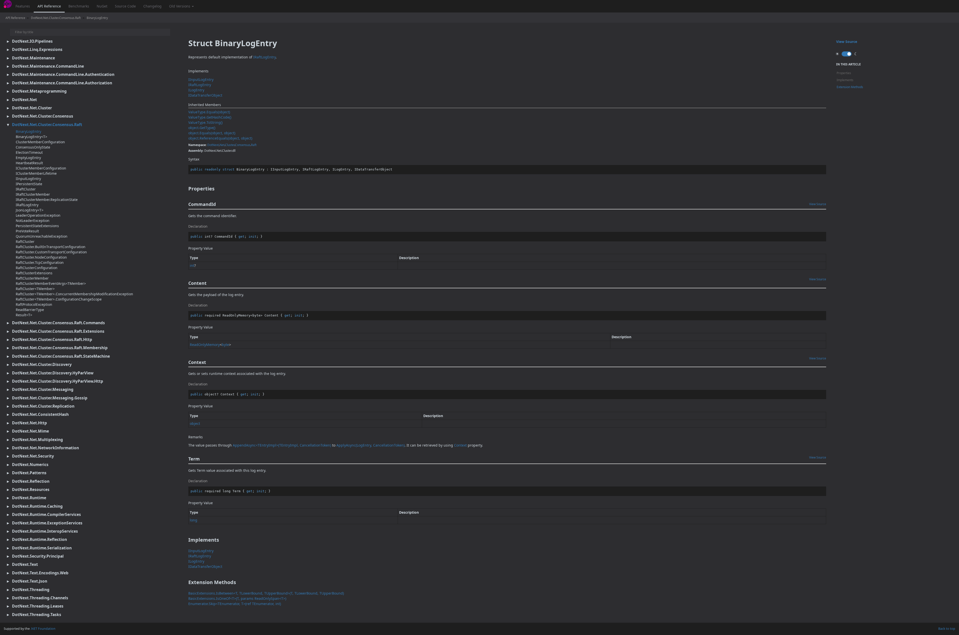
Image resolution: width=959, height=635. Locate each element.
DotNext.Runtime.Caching (37, 506)
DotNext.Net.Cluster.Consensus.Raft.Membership (60, 347)
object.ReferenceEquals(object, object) (220, 138)
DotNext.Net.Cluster (32, 108)
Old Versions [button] (180, 6)
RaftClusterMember (32, 278)
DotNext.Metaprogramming (39, 91)
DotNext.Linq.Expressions (37, 49)
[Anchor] (185, 188)
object (195, 423)
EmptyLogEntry (28, 157)
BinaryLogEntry (97, 18)
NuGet (102, 6)
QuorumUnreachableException (41, 236)
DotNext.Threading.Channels (40, 598)
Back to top (946, 629)
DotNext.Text (25, 564)
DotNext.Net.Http (29, 423)
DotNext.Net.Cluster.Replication (43, 406)
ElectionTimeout (29, 152)
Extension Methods (850, 87)
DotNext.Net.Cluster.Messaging (42, 389)
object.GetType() (201, 127)
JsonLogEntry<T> (29, 210)
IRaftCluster (26, 189)
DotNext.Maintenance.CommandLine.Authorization (62, 83)
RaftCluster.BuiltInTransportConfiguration (50, 246)
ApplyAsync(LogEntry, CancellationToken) (370, 445)
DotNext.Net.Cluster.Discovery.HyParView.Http (57, 381)
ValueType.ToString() (205, 122)
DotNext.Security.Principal (38, 556)
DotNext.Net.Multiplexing (37, 439)
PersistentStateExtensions (37, 225)
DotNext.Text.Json (29, 581)
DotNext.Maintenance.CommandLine (48, 66)
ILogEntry (196, 90)
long (193, 520)
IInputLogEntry (28, 178)
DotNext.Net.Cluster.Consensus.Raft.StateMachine (61, 356)
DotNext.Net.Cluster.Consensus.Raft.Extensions (58, 331)
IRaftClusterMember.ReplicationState (47, 199)
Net (222, 145)
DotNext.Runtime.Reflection (39, 539)
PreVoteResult (27, 231)
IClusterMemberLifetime (36, 173)
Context (460, 445)
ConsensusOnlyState (33, 147)
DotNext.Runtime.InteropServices (45, 531)
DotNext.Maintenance (33, 58)
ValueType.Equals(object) (209, 112)
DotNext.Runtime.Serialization (42, 548)
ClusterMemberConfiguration (40, 142)
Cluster (230, 145)
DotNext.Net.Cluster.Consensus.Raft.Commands (58, 322)
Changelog (152, 6)
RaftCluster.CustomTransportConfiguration (51, 252)
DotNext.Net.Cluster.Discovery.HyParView (52, 373)
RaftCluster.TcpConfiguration (40, 262)
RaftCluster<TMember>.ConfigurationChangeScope (59, 299)
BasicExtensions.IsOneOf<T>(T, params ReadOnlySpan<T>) (237, 598)
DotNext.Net (24, 99)
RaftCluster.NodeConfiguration (41, 257)
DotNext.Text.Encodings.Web (40, 573)
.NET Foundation (42, 629)
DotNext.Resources (30, 489)
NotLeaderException (32, 220)
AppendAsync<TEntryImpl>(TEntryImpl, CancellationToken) (282, 445)
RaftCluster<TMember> (35, 288)
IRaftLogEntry (27, 204)
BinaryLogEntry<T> (31, 136)
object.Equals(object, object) (211, 133)
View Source (817, 204)
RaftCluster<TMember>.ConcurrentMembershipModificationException (74, 294)
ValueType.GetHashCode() (209, 117)
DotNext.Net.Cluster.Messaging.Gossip (49, 398)
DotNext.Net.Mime (30, 431)
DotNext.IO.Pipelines (32, 41)
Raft (253, 145)
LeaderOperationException (38, 215)
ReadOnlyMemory (205, 344)
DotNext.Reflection (30, 481)
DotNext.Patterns (29, 473)
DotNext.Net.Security (33, 456)
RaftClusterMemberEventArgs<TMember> (51, 283)
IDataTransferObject (205, 95)
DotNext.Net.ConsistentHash (40, 414)
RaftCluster (25, 241)
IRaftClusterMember (33, 194)
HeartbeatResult (29, 162)
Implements (845, 80)
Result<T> (24, 315)
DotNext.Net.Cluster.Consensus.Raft (56, 18)
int (192, 265)
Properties (844, 73)
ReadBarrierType (30, 309)
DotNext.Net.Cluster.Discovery (42, 364)
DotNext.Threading (30, 589)
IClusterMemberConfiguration (41, 168)
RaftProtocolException (34, 304)
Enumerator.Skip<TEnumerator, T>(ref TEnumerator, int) (234, 603)
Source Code (125, 6)
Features (22, 6)
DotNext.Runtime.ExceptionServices (47, 523)
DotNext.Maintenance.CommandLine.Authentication (63, 74)
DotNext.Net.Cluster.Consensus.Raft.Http (52, 339)
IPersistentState (29, 183)
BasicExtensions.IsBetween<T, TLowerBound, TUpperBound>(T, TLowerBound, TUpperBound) (266, 593)
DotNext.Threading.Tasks (36, 614)
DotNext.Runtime (29, 497)
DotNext (213, 145)
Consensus (242, 145)
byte (225, 344)
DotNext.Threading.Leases (37, 606)
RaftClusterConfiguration (36, 267)
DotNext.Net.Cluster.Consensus (42, 116)
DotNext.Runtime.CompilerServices (46, 514)
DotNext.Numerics (30, 464)
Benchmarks (78, 6)
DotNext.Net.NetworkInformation (45, 448)
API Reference (49, 6)
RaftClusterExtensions (34, 273)
